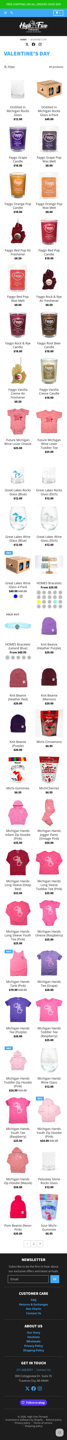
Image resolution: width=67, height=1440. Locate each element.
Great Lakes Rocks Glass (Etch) (49, 492)
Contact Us (43, 1370)
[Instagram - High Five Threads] (40, 44)
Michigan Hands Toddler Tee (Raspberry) (49, 1032)
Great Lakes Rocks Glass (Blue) (18, 492)
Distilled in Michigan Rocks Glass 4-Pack (49, 111)
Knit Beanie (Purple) (18, 744)
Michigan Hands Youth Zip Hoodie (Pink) (49, 1133)
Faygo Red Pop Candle (49, 252)
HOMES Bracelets (49, 583)
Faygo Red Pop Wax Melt (18, 298)
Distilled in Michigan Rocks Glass (18, 111)
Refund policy (54, 1419)
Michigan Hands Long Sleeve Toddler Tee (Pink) (49, 885)
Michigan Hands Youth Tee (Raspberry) (18, 1133)
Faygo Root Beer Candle (49, 345)
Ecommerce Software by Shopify (24, 1419)
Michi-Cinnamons (49, 742)
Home (23, 39)
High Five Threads (37, 1416)
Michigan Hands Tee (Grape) (49, 983)
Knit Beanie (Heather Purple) (49, 646)
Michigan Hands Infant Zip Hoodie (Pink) (17, 835)
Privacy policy (22, 1422)
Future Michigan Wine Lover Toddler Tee (49, 444)
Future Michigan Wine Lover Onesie (17, 442)
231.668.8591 (24, 1370)
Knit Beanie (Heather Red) (18, 697)
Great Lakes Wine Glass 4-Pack (17, 585)
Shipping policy (33, 1426)
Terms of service (43, 1422)
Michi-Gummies (17, 788)
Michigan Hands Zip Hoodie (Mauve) (18, 1181)
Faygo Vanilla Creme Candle (49, 391)
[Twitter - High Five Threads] (26, 44)
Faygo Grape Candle (18, 159)
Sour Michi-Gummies (49, 1227)
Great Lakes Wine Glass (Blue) (17, 539)
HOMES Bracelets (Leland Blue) (17, 646)
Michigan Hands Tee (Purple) (18, 1030)
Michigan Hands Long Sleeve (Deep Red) (18, 885)
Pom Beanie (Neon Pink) (17, 1227)
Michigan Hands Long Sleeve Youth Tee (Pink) (18, 935)
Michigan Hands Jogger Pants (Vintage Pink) (49, 835)
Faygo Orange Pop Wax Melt (49, 206)
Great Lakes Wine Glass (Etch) (49, 539)
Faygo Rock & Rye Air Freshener (49, 298)
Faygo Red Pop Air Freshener (18, 252)
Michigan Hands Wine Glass (49, 1080)
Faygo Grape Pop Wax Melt (49, 159)
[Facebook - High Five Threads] (33, 44)
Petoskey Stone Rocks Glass (49, 1181)
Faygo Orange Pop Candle (18, 206)
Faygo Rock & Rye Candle (18, 345)
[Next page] (40, 1244)
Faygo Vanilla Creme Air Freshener (17, 393)
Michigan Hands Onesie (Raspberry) (49, 933)
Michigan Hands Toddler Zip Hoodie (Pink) (18, 1082)
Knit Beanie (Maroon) (49, 697)
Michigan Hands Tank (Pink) (18, 983)
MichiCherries (49, 788)
